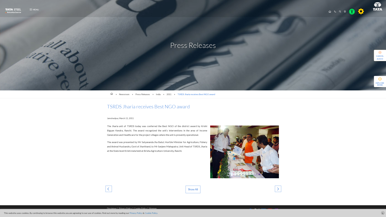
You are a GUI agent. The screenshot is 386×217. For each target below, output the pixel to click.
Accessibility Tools (352, 12)
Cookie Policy (140, 208)
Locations (345, 12)
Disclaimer (112, 208)
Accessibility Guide (361, 11)
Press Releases (142, 94)
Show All (193, 189)
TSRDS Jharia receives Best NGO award (196, 94)
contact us (335, 12)
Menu (36, 9)
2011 (169, 94)
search (340, 12)
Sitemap (153, 208)
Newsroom (124, 94)
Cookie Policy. (151, 213)
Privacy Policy (125, 208)
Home (330, 12)
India (158, 94)
